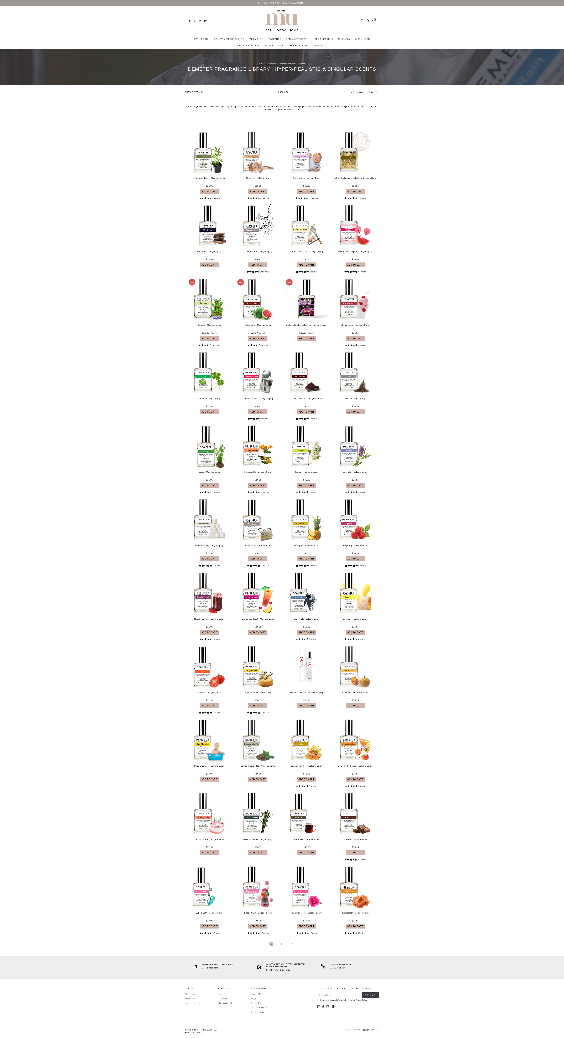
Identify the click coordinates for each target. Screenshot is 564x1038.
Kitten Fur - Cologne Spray (258, 178)
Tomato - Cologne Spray (209, 692)
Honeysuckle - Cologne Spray (258, 472)
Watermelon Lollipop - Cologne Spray (355, 251)
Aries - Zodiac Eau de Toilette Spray (306, 692)
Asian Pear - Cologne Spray (355, 692)
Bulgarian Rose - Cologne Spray (307, 913)
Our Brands (319, 45)
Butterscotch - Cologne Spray (355, 913)
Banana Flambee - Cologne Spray (306, 766)
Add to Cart (209, 191)
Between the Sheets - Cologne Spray (355, 766)
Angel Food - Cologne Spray (258, 692)
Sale (281, 45)
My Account (190, 994)
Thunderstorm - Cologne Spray (258, 251)
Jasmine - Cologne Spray (306, 472)
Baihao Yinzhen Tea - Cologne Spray (258, 766)
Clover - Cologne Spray (209, 398)
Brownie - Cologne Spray (355, 839)
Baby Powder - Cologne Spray (307, 178)
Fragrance (274, 39)
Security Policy (257, 1012)
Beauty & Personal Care (229, 39)
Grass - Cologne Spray (209, 472)
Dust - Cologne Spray (355, 398)
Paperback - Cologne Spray (258, 545)
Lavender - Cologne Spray (355, 472)
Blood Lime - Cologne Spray (258, 325)
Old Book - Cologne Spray (209, 251)
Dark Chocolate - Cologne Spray (307, 398)
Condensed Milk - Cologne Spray (258, 398)
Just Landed (362, 39)
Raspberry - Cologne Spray (355, 545)
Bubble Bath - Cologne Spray (209, 913)
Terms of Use (257, 994)
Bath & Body (201, 39)
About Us (222, 994)
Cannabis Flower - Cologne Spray (209, 178)
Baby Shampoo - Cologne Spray (209, 766)
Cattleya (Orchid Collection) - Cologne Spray (306, 325)
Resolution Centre (192, 1003)
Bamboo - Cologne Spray (209, 325)
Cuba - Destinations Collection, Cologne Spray (355, 178)
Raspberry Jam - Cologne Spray (209, 619)
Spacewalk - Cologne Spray (306, 619)
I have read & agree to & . (343, 1000)
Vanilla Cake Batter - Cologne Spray (306, 251)
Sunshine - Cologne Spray (355, 619)
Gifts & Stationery (297, 39)
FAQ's (253, 999)
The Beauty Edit (297, 45)
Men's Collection (248, 45)
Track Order (190, 999)
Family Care (256, 39)
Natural (268, 45)
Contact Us (223, 999)
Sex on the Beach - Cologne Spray (258, 619)
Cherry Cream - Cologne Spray (355, 325)
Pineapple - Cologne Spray (306, 545)
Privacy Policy (257, 1003)
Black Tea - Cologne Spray (306, 839)
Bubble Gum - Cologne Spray (258, 913)
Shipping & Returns (259, 1007)
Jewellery (344, 39)
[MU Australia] (282, 21)
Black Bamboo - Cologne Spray (257, 839)
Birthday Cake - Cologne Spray (209, 839)
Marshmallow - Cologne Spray (209, 545)
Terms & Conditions (346, 1000)
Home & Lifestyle (323, 39)
